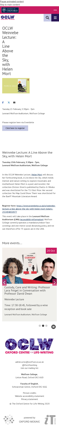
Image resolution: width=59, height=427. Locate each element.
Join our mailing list (29, 368)
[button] (55, 10)
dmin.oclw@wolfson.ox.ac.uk (30, 362)
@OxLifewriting (29, 365)
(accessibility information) (31, 219)
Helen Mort (36, 174)
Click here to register (15, 128)
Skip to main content (10, 4)
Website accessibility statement (29, 396)
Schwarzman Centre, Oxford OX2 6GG (29, 386)
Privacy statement (29, 399)
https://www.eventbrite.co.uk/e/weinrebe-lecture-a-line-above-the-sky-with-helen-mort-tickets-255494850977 (29, 208)
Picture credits (29, 393)
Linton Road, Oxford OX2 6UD (29, 377)
